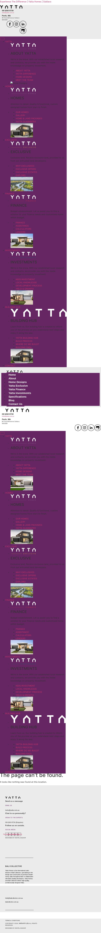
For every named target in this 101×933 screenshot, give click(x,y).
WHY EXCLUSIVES (25, 166)
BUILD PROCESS (24, 341)
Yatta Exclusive (18, 385)
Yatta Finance (17, 389)
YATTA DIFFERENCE (26, 73)
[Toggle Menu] (2, 39)
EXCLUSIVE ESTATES (26, 172)
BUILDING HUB (12, 307)
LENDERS (20, 232)
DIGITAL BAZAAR (20, 837)
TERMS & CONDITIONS (12, 920)
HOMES (9, 86)
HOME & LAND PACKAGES (29, 118)
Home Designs (18, 382)
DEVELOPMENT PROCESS (29, 285)
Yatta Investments (20, 393)
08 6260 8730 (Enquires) (14, 822)
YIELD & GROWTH (25, 288)
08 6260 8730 (8, 11)
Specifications (17, 396)
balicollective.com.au (11, 902)
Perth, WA (6, 16)
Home (12, 374)
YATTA (8, 41)
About (12, 378)
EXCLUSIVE (11, 140)
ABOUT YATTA (23, 70)
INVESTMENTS (12, 250)
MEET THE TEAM (24, 80)
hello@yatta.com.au (8, 12)
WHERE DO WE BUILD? (27, 344)
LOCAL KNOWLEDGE (26, 282)
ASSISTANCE (22, 225)
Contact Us (15, 404)
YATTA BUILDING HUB (27, 338)
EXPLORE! (21, 175)
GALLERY (20, 115)
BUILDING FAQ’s (24, 347)
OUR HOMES (22, 112)
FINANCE (9, 193)
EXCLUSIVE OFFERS (26, 169)
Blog (11, 400)
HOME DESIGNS (24, 77)
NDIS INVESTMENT (25, 279)
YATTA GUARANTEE (26, 121)
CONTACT (10, 365)
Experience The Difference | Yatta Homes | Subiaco (25, 1)
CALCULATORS (23, 229)
